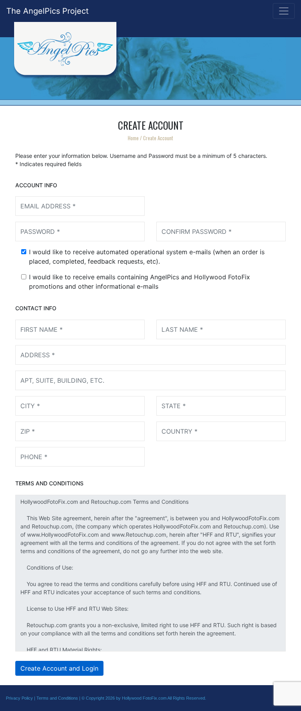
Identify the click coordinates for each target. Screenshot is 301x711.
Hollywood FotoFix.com (144, 698)
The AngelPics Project (47, 11)
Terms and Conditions (57, 698)
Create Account (158, 138)
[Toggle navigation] (284, 11)
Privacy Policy (19, 698)
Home (133, 138)
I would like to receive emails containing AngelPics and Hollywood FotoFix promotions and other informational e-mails (139, 281)
